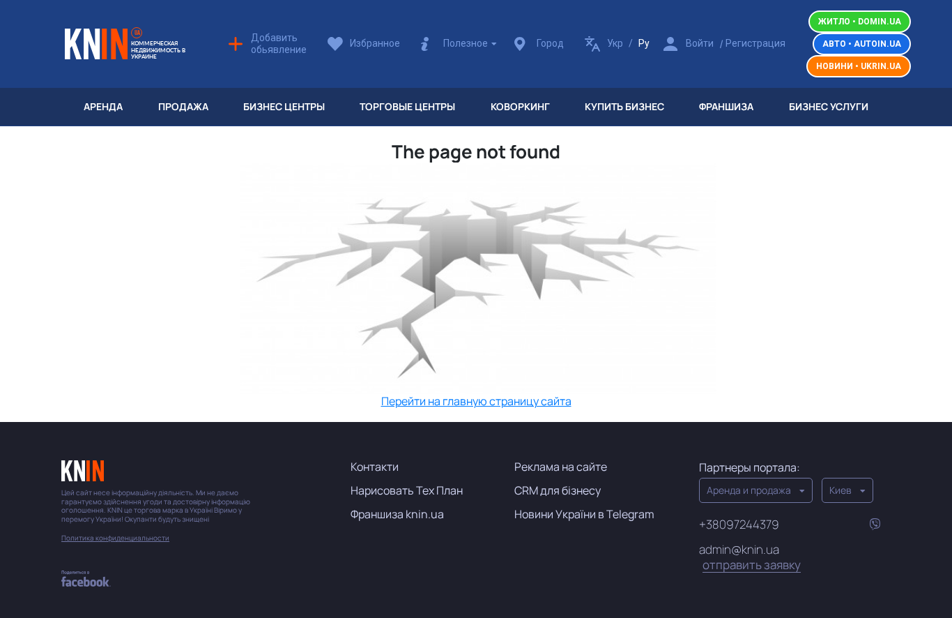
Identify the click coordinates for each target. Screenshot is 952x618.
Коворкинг (520, 106)
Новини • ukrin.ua (858, 66)
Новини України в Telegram (584, 514)
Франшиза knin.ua (397, 514)
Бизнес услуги (828, 106)
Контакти (375, 466)
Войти (700, 43)
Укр (615, 43)
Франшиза (726, 106)
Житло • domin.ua (859, 22)
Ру (644, 43)
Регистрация (755, 43)
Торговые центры (407, 106)
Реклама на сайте (560, 466)
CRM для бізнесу (557, 490)
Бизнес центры (284, 106)
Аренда (103, 106)
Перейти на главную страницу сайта (476, 401)
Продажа (183, 106)
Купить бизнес (624, 106)
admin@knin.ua (750, 557)
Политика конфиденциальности (115, 538)
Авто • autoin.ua (861, 44)
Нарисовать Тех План (407, 490)
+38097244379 (739, 524)
